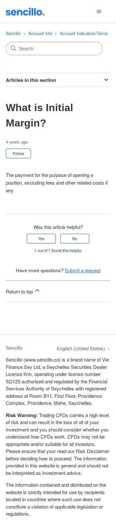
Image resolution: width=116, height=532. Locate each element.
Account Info (40, 33)
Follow (18, 153)
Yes (41, 238)
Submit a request (83, 270)
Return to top (20, 291)
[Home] (25, 11)
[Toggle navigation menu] (98, 11)
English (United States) (81, 348)
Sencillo (13, 33)
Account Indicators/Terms (84, 33)
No (74, 238)
